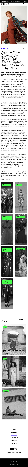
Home (14, 429)
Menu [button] (25, 4)
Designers (14, 432)
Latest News (14, 435)
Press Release (14, 437)
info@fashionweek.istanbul (14, 452)
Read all (20, 319)
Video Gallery (14, 440)
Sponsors (14, 443)
